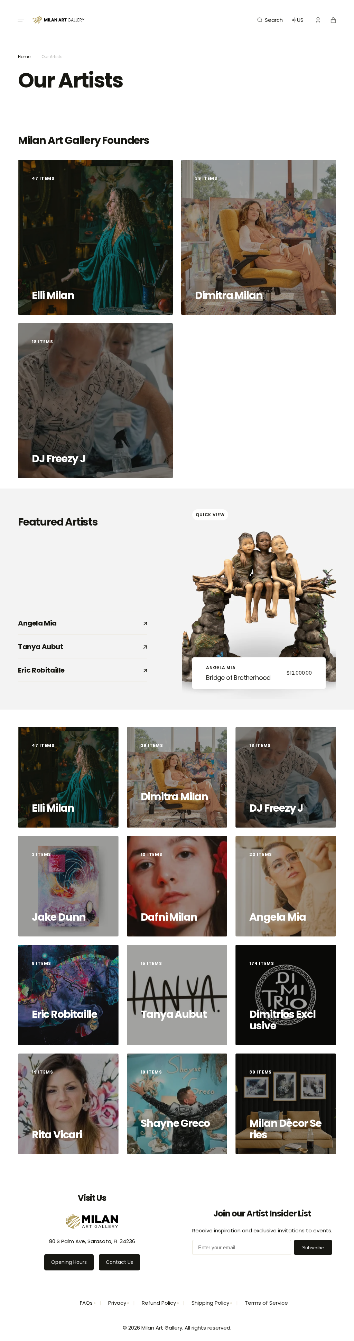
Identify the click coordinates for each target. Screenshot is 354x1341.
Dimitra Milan (229, 295)
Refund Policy (159, 1302)
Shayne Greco (175, 1123)
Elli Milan (54, 295)
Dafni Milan (170, 917)
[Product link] (259, 599)
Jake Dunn (59, 917)
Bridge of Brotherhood (238, 677)
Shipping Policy (210, 1302)
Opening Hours (69, 1262)
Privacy (117, 1302)
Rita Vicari (58, 1134)
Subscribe (313, 1247)
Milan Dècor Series (285, 1129)
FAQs (86, 1302)
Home (24, 57)
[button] (20, 20)
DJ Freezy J (59, 458)
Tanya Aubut (77, 646)
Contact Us (119, 1262)
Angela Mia (77, 623)
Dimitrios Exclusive (282, 1020)
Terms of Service (266, 1302)
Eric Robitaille (77, 670)
